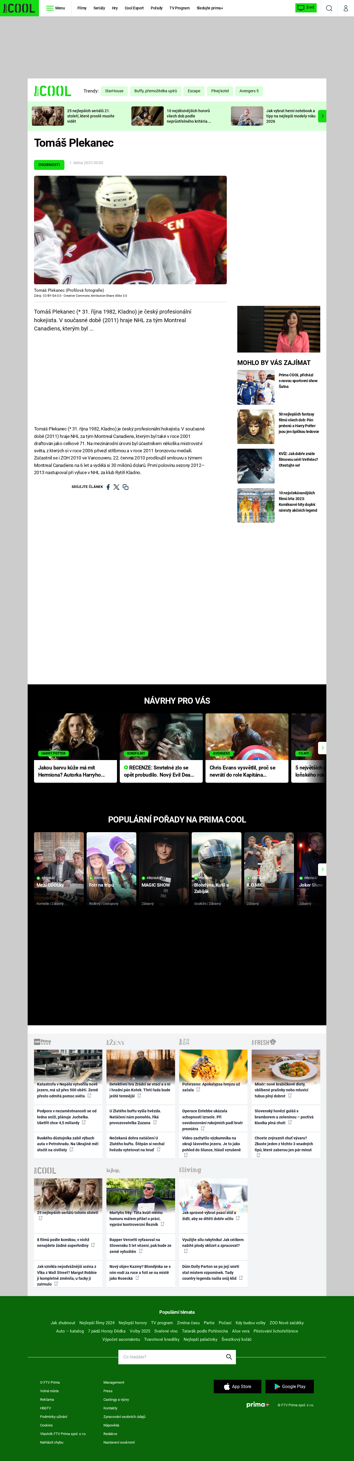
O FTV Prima (50, 1382)
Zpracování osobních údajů (124, 1417)
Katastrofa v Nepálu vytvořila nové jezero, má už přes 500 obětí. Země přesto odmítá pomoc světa (67, 1090)
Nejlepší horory (133, 1322)
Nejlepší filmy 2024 (96, 1322)
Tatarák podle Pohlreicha (205, 1331)
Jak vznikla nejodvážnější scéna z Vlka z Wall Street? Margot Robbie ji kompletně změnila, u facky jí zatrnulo (67, 1275)
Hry (115, 8)
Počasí (225, 1322)
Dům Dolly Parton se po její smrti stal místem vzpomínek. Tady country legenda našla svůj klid (210, 1272)
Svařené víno (166, 1331)
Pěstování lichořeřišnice (276, 1331)
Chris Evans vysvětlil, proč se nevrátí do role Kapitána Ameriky (242, 772)
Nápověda (111, 1425)
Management (113, 1382)
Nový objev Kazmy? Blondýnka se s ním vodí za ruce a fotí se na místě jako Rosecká (140, 1272)
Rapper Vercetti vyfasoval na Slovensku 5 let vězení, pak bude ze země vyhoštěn (140, 1245)
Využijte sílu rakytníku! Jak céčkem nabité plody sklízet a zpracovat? (213, 1242)
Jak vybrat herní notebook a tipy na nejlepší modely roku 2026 (291, 116)
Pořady (157, 8)
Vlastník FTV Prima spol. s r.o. (63, 1434)
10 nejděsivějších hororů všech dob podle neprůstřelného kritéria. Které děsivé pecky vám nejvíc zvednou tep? (188, 121)
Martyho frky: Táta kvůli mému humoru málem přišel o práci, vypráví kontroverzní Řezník (136, 1218)
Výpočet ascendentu (121, 1339)
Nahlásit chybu (51, 1442)
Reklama (47, 1399)
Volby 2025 (140, 1331)
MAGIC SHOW (156, 885)
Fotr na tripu (101, 885)
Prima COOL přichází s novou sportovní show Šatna (298, 381)
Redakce (110, 1434)
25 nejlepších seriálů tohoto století (67, 1212)
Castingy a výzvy (116, 1399)
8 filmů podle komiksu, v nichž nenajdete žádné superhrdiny (63, 1242)
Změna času (188, 1322)
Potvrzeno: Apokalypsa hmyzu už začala (211, 1087)
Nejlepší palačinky (200, 1339)
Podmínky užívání (53, 1417)
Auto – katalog (70, 1331)
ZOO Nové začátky (287, 1322)
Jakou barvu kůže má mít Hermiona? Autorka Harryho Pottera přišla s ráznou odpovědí (69, 772)
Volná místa (49, 1391)
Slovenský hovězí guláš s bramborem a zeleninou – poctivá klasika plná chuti (284, 1117)
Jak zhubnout (63, 1322)
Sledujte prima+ (210, 8)
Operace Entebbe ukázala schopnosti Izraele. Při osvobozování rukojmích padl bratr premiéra (212, 1120)
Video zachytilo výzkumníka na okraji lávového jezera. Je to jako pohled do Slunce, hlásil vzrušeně (211, 1144)
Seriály (99, 8)
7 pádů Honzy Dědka (107, 1331)
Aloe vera (240, 1331)
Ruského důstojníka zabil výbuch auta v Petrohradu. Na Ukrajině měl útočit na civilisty (67, 1144)
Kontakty (110, 1408)
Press (108, 1391)
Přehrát (48, 878)
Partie (209, 1322)
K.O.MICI (256, 885)
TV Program (179, 8)
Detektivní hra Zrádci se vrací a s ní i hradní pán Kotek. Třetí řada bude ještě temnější (140, 1090)
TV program (162, 1322)
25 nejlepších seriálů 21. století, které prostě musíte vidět (90, 116)
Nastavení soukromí (119, 1442)
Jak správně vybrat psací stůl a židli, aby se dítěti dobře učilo (209, 1215)
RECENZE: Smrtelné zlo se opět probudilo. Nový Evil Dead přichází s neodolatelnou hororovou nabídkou (158, 772)
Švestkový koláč (237, 1339)
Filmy (82, 8)
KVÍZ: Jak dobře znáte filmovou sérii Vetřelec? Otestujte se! (298, 459)
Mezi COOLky (50, 885)
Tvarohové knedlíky (161, 1339)
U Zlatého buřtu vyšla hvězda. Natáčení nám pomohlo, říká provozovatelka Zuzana (135, 1117)
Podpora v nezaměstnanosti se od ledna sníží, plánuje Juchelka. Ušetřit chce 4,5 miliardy (67, 1117)
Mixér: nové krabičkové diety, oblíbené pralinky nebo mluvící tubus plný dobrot (281, 1090)
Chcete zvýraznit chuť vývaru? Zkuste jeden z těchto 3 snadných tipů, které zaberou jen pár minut (284, 1144)
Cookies (46, 1425)
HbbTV (45, 1408)
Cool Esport (134, 8)
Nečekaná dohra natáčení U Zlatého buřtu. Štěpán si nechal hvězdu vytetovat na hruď (137, 1144)
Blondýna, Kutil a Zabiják (211, 888)
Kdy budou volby (251, 1322)
